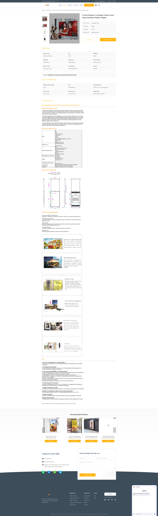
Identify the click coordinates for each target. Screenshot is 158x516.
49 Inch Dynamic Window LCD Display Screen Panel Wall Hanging (53, 438)
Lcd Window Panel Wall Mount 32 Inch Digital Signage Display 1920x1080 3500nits (87, 438)
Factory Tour (86, 498)
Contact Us (76, 5)
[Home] (47, 5)
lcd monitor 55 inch (48, 403)
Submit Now (87, 475)
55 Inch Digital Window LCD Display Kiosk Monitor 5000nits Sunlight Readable (70, 438)
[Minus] (155, 487)
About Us (70, 5)
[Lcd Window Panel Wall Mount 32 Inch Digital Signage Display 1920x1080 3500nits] (87, 425)
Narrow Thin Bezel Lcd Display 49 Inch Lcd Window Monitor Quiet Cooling (104, 438)
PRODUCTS (49, 10)
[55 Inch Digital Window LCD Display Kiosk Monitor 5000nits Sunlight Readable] (70, 425)
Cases (95, 495)
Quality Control (87, 500)
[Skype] (50, 473)
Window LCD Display (56, 10)
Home (60, 5)
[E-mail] (62, 473)
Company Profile (87, 495)
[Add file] (133, 514)
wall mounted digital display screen (60, 403)
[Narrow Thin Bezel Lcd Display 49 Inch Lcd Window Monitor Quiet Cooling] (104, 425)
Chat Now (89, 5)
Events (81, 5)
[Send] (155, 514)
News (95, 498)
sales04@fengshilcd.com (49, 461)
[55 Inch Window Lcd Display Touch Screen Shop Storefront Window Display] (64, 28)
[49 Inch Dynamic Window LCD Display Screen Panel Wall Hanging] (53, 425)
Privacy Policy (52, 514)
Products (65, 5)
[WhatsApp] (45, 473)
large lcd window (72, 403)
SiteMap (85, 502)
